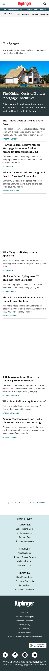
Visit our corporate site (34, 662)
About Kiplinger (24, 553)
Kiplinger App (24, 537)
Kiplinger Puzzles (24, 561)
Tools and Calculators (24, 589)
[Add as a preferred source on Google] (37, 645)
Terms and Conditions (24, 621)
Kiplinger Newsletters (24, 541)
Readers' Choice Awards (24, 557)
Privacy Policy (24, 625)
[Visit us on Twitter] (5, 655)
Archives (41, 503)
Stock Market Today (24, 577)
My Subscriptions (24, 533)
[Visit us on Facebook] (15, 655)
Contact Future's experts (24, 617)
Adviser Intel (24, 585)
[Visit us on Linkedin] (34, 655)
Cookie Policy (24, 629)
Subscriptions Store (24, 529)
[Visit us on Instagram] (25, 655)
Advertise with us (24, 633)
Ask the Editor (24, 565)
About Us (24, 613)
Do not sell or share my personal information (24, 637)
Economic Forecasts (24, 581)
